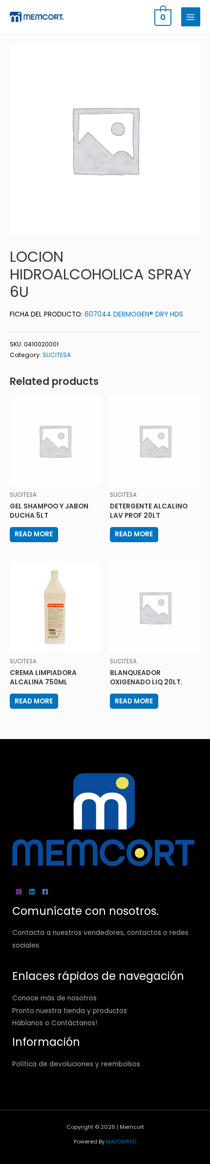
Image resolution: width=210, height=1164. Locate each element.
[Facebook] (45, 891)
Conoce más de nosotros (54, 998)
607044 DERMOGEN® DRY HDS (133, 314)
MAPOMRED (121, 1141)
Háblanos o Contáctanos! (54, 1023)
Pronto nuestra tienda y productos (69, 1011)
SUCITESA (56, 355)
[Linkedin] (32, 891)
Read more (34, 534)
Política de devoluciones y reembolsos (76, 1064)
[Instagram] (18, 891)
